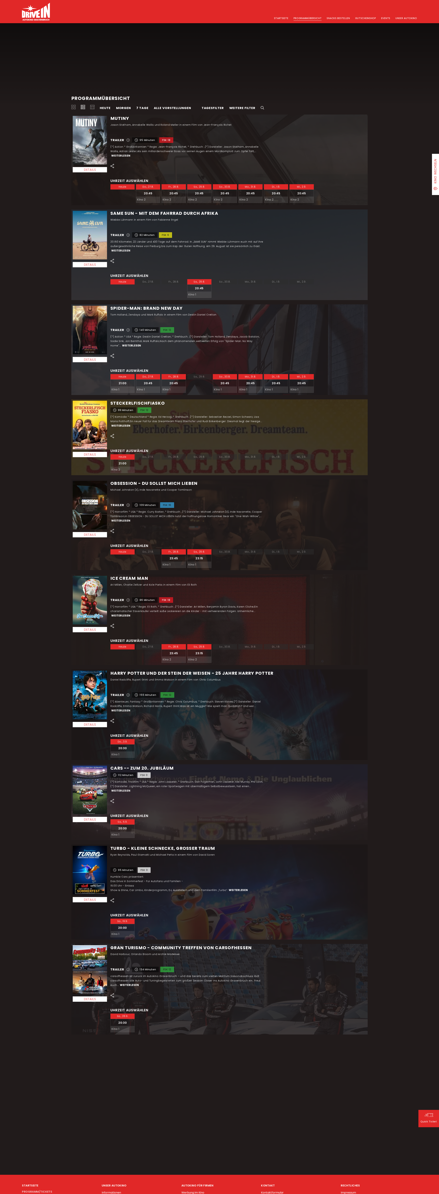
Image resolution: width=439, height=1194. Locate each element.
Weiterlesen (120, 155)
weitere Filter (242, 108)
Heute (105, 108)
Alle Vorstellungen (172, 108)
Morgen (123, 108)
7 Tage (142, 108)
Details (90, 170)
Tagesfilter (213, 108)
